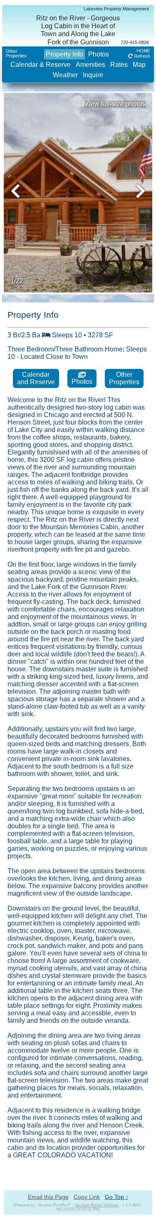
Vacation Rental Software (97, 1205)
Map (139, 64)
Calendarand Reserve (36, 378)
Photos (98, 54)
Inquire (93, 75)
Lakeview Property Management (116, 8)
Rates (119, 64)
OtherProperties (16, 53)
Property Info (64, 54)
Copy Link (87, 1197)
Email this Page (48, 1197)
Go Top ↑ (117, 1197)
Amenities (90, 64)
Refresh (141, 56)
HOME (143, 50)
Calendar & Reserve (40, 64)
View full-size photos (115, 104)
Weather (65, 75)
